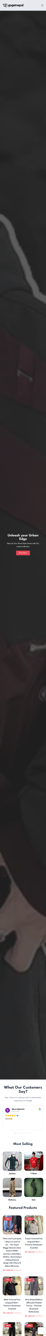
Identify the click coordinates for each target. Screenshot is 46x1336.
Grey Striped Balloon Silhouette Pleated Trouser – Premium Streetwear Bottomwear (33, 1306)
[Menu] (42, 5)
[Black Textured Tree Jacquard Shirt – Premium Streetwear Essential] (12, 1285)
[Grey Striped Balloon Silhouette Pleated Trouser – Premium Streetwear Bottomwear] (34, 1285)
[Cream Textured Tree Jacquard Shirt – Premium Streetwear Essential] (34, 1224)
